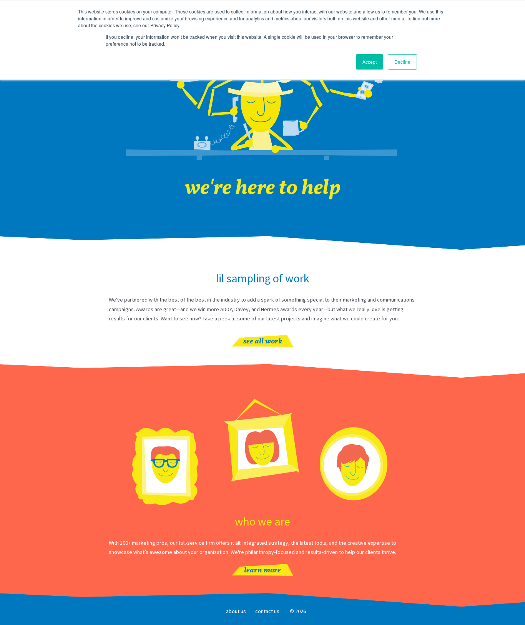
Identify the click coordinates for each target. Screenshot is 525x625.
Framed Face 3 (354, 463)
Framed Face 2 (262, 441)
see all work (262, 342)
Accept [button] (369, 61)
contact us (267, 611)
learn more (262, 570)
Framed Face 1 (165, 467)
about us (236, 611)
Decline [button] (402, 61)
